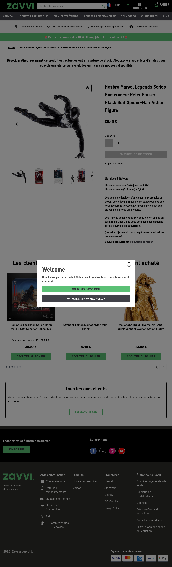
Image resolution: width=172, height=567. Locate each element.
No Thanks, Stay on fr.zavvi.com (86, 298)
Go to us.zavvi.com (86, 289)
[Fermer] (129, 264)
